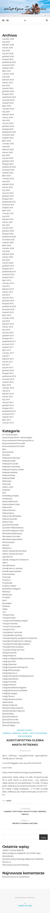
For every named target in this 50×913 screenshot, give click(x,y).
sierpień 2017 (7, 347)
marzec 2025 (7, 82)
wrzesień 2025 (8, 65)
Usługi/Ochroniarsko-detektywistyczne (18, 676)
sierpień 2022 (7, 172)
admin (9, 800)
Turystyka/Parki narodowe (13, 647)
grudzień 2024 (8, 91)
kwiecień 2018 (8, 324)
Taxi (4, 612)
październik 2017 (9, 341)
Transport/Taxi (8, 629)
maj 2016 (6, 391)
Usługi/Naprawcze (9, 673)
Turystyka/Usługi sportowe (13, 650)
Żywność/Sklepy (8, 725)
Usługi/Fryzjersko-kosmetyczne (15, 667)
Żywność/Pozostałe (10, 719)
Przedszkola (7, 583)
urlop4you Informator (25, 8)
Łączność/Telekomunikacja (12, 527)
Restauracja (7, 594)
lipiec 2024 (6, 106)
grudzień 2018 (8, 300)
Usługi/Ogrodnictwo (10, 679)
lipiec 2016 (6, 385)
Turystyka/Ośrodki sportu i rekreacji (16, 641)
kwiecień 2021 (8, 219)
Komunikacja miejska (10, 495)
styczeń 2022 (7, 193)
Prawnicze (6, 580)
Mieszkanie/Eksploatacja (12, 533)
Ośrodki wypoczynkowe (11, 571)
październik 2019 (9, 271)
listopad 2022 (7, 164)
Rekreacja (6, 591)
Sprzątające (7, 603)
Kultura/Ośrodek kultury (11, 516)
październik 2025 (9, 62)
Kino (4, 493)
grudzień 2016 (8, 370)
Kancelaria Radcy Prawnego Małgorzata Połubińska (22, 859)
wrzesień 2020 (8, 239)
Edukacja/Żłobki (8, 478)
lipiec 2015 (6, 420)
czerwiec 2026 (8, 39)
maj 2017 (6, 356)
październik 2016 (9, 376)
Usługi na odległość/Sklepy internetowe (18, 658)
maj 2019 (6, 286)
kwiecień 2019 (8, 289)
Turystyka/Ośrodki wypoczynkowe (16, 644)
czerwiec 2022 (8, 178)
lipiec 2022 (6, 175)
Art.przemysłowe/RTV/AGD (13, 446)
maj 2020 (6, 251)
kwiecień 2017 (8, 359)
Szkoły (4, 609)
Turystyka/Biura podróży (12, 635)
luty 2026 (6, 50)
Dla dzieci (6, 455)
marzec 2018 (7, 327)
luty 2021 (6, 225)
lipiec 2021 (6, 210)
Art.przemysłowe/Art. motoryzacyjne (17, 437)
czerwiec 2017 (8, 353)
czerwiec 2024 (8, 108)
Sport (4, 600)
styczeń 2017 (7, 367)
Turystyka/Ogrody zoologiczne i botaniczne (19, 638)
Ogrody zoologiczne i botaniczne (15, 559)
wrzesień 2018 (8, 309)
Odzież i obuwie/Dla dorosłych (14, 551)
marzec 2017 (7, 361)
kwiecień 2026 (8, 44)
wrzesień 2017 (8, 344)
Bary (4, 449)
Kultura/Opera (8, 513)
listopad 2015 (7, 408)
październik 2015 (9, 411)
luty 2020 (6, 260)
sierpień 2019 (7, 277)
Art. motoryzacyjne (10, 434)
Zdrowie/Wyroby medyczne (13, 711)
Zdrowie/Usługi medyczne (12, 708)
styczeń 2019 (7, 297)
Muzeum (5, 545)
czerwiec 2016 (8, 388)
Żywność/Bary (8, 713)
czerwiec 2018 (8, 318)
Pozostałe (6, 577)
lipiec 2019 (6, 280)
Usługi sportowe (9, 661)
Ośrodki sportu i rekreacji (12, 568)
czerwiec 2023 (8, 143)
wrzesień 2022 (8, 170)
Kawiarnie (6, 490)
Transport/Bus (8, 615)
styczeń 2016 (7, 402)
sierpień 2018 (7, 312)
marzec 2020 (7, 257)
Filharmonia (6, 481)
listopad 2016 (7, 373)
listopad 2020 (7, 233)
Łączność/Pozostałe (10, 524)
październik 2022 (9, 167)
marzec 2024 (7, 117)
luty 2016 (6, 399)
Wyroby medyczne (9, 705)
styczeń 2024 (7, 123)
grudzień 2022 (8, 161)
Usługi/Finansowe (9, 664)
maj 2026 (6, 42)
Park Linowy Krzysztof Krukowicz (15, 865)
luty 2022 (6, 190)
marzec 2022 (7, 187)
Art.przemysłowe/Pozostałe (13, 443)
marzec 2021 (7, 222)
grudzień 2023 (8, 126)
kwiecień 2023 (8, 149)
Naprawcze (6, 548)
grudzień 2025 (8, 56)
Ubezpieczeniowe (9, 652)
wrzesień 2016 (8, 379)
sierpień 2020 (7, 242)
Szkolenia (6, 606)
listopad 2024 (7, 94)
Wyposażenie (7, 702)
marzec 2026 (7, 47)
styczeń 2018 (7, 332)
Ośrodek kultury (8, 565)
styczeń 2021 (7, 228)
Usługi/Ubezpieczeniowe (12, 699)
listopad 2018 (7, 303)
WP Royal (31, 897)
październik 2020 (9, 236)
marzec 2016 (7, 396)
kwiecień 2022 (8, 184)
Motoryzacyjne (8, 542)
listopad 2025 (7, 59)
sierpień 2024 (7, 103)
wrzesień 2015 (8, 414)
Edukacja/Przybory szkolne (13, 469)
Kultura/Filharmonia (10, 501)
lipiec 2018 (6, 315)
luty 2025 (6, 85)
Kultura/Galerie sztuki (11, 504)
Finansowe (6, 484)
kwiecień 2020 (8, 254)
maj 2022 (6, 181)
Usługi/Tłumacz (8, 696)
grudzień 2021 (8, 196)
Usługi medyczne (9, 655)
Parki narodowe (8, 574)
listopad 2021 (7, 199)
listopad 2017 (7, 338)
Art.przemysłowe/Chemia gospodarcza (18, 440)
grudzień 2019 (8, 265)
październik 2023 (9, 132)
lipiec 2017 (6, 350)
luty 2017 (6, 364)
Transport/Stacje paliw (11, 626)
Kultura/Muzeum (9, 510)
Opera (4, 562)
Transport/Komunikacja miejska (15, 620)
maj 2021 (6, 216)
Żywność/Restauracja (11, 722)
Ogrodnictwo (7, 556)
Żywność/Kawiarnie (10, 716)
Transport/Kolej (8, 618)
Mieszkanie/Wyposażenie (12, 539)
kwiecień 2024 (8, 114)
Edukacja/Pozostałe (10, 463)
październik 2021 (9, 202)
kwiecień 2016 (8, 393)
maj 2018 (6, 321)
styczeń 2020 (7, 263)
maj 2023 (6, 146)
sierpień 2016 (7, 382)
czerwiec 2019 (8, 283)
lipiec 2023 (6, 140)
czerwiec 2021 (8, 213)
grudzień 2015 (8, 405)
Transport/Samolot (10, 623)
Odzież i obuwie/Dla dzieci (12, 554)
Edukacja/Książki (8, 461)
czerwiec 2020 (8, 248)
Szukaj (43, 837)
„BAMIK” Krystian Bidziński (13, 850)
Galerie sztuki (7, 487)
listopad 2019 (7, 268)
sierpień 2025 (7, 68)
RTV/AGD (6, 597)
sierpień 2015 (7, 417)
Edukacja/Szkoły (8, 475)
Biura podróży (7, 452)
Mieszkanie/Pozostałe (11, 536)
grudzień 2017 (8, 335)
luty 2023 (6, 155)
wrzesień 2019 (8, 274)
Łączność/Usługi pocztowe (13, 530)
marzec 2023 (7, 152)
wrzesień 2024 (8, 100)
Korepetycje (7, 498)
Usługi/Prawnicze (9, 684)
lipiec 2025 (6, 71)
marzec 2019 (7, 292)
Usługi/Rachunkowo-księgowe (14, 687)
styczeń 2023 (7, 158)
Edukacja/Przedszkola (11, 466)
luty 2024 (6, 120)
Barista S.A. (6, 862)
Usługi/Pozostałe (9, 682)
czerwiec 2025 (8, 74)
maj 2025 (6, 76)
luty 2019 (6, 295)
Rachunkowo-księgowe (11, 588)
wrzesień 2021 (8, 204)
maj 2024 (6, 111)
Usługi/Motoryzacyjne (11, 670)
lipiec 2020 (6, 245)
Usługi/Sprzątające (9, 693)
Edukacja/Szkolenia (9, 472)
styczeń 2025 (7, 88)
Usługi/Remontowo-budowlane (14, 690)
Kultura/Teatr (7, 522)
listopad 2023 (7, 129)
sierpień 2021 (7, 207)
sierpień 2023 (7, 138)
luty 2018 (6, 329)
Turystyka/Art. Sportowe (12, 632)
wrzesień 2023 (8, 135)
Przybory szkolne (9, 586)
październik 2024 (9, 97)
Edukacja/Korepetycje (11, 458)
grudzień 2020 (8, 231)
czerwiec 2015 (8, 422)
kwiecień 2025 (8, 79)
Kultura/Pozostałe (9, 519)
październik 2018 (9, 306)
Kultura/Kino (7, 507)
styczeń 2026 (7, 53)
